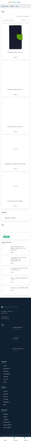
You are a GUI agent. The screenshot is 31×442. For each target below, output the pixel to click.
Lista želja (5, 399)
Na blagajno (6, 402)
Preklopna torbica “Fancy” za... (15, 52)
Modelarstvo (6, 368)
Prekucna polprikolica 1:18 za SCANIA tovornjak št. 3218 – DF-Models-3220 (18, 248)
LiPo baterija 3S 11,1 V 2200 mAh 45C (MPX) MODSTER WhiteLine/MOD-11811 (18, 259)
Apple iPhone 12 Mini (10, 218)
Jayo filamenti (15, 338)
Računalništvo (6, 374)
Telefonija (5, 376)
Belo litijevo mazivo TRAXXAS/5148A (19, 288)
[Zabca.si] (15, 2)
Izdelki (12, 6)
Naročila (5, 396)
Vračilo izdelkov (7, 427)
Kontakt (5, 417)
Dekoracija (5, 371)
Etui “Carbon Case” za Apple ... (15, 201)
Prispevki (5, 414)
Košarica (5, 391)
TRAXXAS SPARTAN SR (17, 327)
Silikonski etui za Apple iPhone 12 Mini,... (15, 164)
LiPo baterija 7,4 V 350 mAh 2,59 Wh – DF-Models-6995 (19, 269)
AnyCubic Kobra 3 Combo (18, 348)
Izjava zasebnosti (7, 425)
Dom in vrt (5, 379)
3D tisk (5, 366)
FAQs (4, 404)
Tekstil (4, 382)
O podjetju (5, 419)
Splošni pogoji (6, 422)
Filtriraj (6, 236)
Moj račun (5, 394)
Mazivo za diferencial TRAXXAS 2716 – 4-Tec (19, 278)
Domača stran (4, 6)
